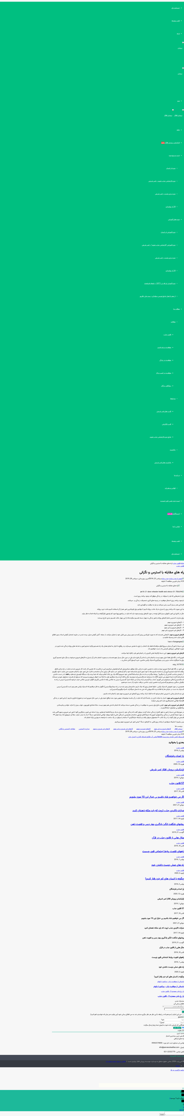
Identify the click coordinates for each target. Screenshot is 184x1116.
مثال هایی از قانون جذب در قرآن (168, 838)
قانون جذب (167, 334)
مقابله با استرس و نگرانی (67, 729)
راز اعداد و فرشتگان (174, 756)
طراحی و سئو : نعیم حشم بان (116, 1061)
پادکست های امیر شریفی (162, 462)
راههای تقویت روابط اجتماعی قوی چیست (163, 851)
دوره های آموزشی (174, 219)
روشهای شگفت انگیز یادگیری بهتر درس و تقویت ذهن (157, 824)
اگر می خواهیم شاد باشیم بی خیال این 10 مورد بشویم (156, 797)
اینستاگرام (173, 514)
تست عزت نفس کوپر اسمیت (170, 501)
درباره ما (177, 475)
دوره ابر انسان (170, 168)
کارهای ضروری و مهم (143, 729)
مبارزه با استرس (84, 729)
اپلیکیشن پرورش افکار (170, 142)
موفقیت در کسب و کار (163, 373)
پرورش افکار (178, 729)
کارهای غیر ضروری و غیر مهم (123, 729)
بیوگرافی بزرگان (166, 386)
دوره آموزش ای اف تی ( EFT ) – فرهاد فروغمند (159, 283)
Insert (162, 1114)
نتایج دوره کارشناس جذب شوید (160, 437)
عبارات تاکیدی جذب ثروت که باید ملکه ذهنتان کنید (158, 811)
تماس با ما (176, 526)
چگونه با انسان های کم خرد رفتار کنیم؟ (164, 879)
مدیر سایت (165, 578)
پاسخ (181, 1110)
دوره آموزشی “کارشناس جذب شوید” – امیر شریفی (158, 245)
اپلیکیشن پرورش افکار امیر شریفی (167, 770)
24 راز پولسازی (170, 206)
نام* (162, 1020)
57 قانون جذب (176, 783)
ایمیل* (162, 1022)
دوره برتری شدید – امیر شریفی (165, 194)
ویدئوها (172, 398)
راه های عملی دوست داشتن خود (167, 865)
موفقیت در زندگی (165, 360)
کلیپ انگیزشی (166, 424)
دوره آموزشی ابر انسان (168, 232)
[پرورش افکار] (174, 115)
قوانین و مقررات (170, 488)
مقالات (173, 322)
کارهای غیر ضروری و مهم (101, 729)
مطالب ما (176, 309)
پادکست (172, 450)
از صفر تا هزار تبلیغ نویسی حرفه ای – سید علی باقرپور (157, 296)
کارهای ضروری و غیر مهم (162, 729)
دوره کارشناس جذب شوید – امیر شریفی (161, 181)
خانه (178, 130)
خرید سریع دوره (174, 155)
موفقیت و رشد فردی (164, 347)
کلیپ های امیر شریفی (164, 411)
